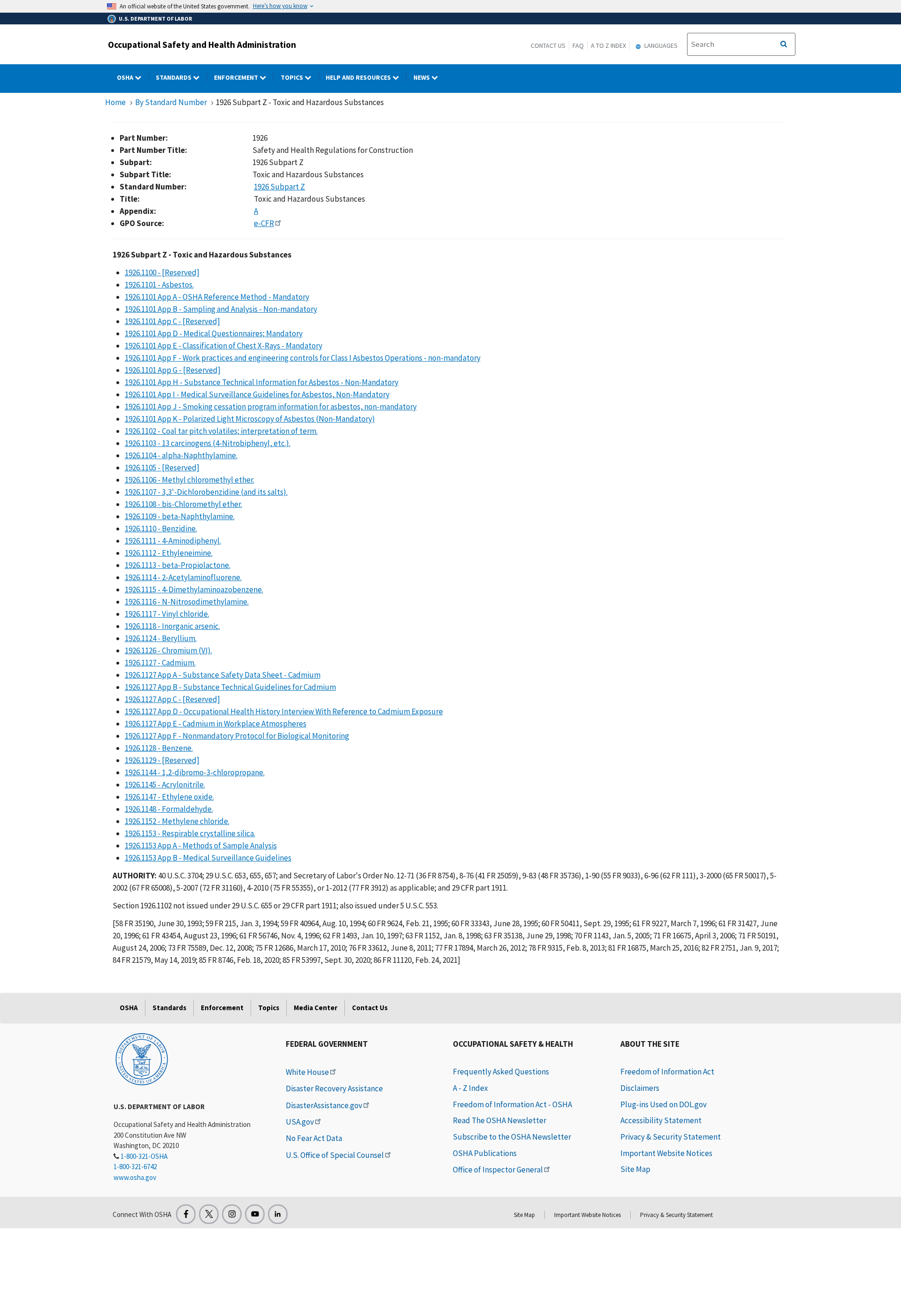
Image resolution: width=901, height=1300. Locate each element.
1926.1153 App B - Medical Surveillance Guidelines (208, 858)
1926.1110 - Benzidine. (161, 528)
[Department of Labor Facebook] (186, 1214)
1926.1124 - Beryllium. (161, 638)
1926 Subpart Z (279, 186)
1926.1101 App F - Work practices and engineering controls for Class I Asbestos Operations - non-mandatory (303, 358)
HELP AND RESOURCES (359, 77)
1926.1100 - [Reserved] (162, 272)
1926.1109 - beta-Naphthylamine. (180, 516)
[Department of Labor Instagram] (232, 1214)
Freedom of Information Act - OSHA (512, 1104)
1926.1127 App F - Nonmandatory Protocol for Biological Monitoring (237, 736)
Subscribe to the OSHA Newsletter (512, 1137)
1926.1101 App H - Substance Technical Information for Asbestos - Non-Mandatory (261, 382)
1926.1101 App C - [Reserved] (172, 321)
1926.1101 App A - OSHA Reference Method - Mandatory (217, 297)
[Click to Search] (783, 44)
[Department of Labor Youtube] (255, 1214)
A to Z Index (608, 45)
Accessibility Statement (661, 1120)
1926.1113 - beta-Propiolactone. (177, 565)
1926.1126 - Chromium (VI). (168, 650)
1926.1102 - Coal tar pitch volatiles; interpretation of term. (221, 431)
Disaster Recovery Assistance (334, 1088)
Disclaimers (639, 1088)
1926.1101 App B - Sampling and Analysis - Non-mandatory (221, 309)
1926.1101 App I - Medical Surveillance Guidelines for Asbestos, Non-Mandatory (257, 394)
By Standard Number (171, 102)
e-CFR (264, 223)
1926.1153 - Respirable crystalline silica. (190, 833)
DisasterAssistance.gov (324, 1105)
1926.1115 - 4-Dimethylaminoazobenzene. (194, 589)
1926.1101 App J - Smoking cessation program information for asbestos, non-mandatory (271, 406)
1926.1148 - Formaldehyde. (169, 809)
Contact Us (548, 45)
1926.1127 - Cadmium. (160, 663)
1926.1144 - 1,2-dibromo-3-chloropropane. (195, 772)
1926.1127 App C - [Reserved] (172, 699)
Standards (174, 77)
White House (307, 1072)
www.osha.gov (135, 1177)
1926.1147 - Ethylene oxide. (169, 797)
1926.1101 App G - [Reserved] (173, 370)
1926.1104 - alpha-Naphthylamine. (181, 455)
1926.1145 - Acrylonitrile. (165, 784)
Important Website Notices (666, 1153)
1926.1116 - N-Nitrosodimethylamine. (187, 602)
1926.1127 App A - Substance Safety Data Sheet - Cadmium (223, 675)
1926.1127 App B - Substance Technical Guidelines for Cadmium (230, 687)
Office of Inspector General (498, 1169)
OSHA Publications (485, 1153)
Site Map (635, 1169)
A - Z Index (470, 1088)
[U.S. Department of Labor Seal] (142, 1058)
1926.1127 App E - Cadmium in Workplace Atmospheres (215, 723)
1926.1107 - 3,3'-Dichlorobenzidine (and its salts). (206, 492)
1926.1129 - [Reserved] (162, 760)
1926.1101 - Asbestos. (159, 285)
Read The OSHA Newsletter (499, 1120)
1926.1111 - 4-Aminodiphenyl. (173, 541)
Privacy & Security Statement (670, 1137)
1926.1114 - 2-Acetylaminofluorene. (183, 577)
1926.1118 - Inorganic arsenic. (172, 626)
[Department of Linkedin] (278, 1214)
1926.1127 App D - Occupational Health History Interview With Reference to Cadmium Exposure (284, 711)
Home (115, 102)
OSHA (126, 77)
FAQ (578, 45)
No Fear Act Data (314, 1138)
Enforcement (237, 77)
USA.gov (300, 1122)
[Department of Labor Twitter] (209, 1214)
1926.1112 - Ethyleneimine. (169, 553)
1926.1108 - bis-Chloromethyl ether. (183, 504)
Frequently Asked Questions (501, 1071)
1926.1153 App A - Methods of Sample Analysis (201, 845)
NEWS (422, 77)
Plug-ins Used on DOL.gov (663, 1104)
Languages (660, 45)
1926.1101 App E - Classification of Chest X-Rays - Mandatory (223, 345)
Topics (293, 77)
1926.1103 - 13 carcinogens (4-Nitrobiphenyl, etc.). (207, 443)
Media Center (315, 1007)
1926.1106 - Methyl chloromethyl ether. (189, 480)
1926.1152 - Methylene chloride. (177, 821)
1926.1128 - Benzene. (159, 748)
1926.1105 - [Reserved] (162, 467)
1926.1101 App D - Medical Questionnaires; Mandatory (214, 333)
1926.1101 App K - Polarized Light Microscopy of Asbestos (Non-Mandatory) (250, 419)
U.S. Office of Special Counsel (335, 1155)
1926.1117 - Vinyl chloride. (167, 614)
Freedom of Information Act (667, 1071)
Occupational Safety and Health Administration (202, 44)
